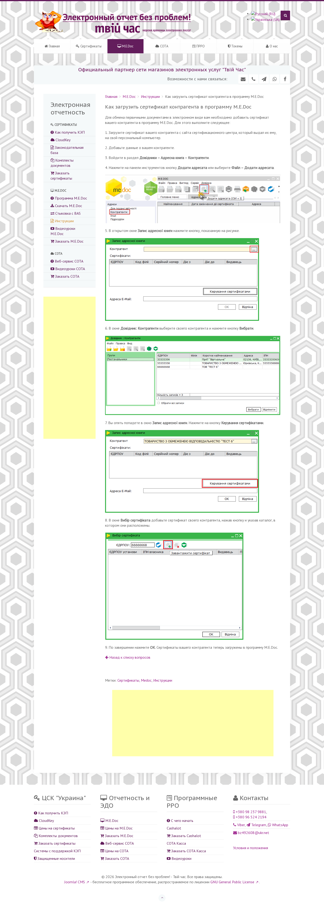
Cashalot (174, 828)
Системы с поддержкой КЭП (57, 850)
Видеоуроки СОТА (69, 268)
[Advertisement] (192, 723)
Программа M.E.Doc (70, 198)
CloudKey (62, 139)
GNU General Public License (232, 881)
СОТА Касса (176, 843)
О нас (273, 46)
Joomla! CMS (74, 881)
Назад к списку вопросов (129, 657)
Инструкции (150, 96)
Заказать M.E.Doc (68, 241)
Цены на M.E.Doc (118, 828)
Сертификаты (90, 46)
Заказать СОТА (66, 276)
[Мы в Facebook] (285, 79)
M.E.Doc (127, 46)
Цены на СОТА (116, 850)
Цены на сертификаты (56, 828)
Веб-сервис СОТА (68, 261)
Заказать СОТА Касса (188, 850)
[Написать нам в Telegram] (264, 79)
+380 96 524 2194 (250, 817)
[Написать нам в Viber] (253, 79)
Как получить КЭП (69, 132)
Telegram (258, 824)
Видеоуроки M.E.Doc (63, 231)
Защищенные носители (56, 858)
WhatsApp (279, 824)
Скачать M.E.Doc (68, 205)
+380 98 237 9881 (250, 811)
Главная (54, 46)
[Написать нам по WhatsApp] (274, 79)
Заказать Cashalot (185, 835)
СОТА (163, 46)
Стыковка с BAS (67, 213)
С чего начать (181, 820)
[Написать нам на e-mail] (243, 79)
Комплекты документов (62, 163)
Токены (236, 46)
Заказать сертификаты (61, 176)
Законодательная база (67, 150)
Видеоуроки (181, 858)
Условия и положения (250, 847)
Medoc (146, 680)
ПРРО (200, 46)
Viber (240, 824)
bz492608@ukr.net (253, 832)
